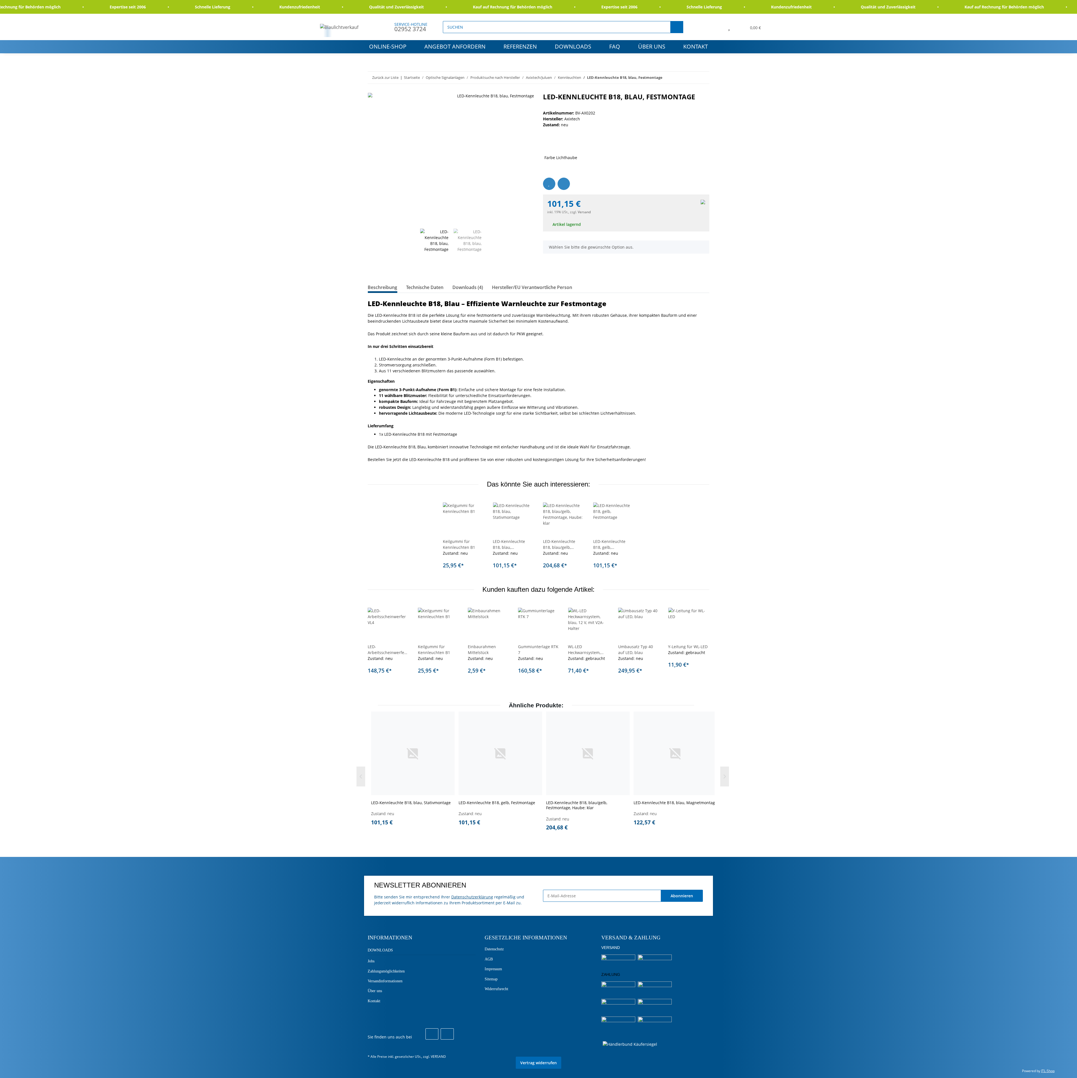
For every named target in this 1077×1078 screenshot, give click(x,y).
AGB (489, 959)
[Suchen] (676, 27)
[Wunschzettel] (729, 27)
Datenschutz (494, 949)
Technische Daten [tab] (424, 287)
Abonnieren (682, 895)
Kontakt (695, 46)
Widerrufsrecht (496, 989)
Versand (584, 212)
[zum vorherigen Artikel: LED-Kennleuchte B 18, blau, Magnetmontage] (691, 78)
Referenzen (520, 46)
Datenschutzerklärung (472, 897)
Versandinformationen (385, 981)
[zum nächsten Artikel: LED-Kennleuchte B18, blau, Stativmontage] (703, 78)
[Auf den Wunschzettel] (549, 184)
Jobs (371, 961)
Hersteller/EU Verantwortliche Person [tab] (532, 287)
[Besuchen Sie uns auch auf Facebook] (431, 1034)
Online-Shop (387, 46)
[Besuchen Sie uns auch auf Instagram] (447, 1034)
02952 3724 (410, 29)
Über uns (651, 46)
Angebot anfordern (454, 46)
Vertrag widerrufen (538, 1062)
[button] (716, 27)
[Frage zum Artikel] (564, 184)
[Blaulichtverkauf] (339, 27)
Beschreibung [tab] (382, 287)
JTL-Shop (1048, 1070)
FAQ (614, 46)
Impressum (493, 969)
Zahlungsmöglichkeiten (386, 971)
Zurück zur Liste (385, 77)
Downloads (573, 46)
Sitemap (491, 979)
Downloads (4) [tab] (467, 287)
